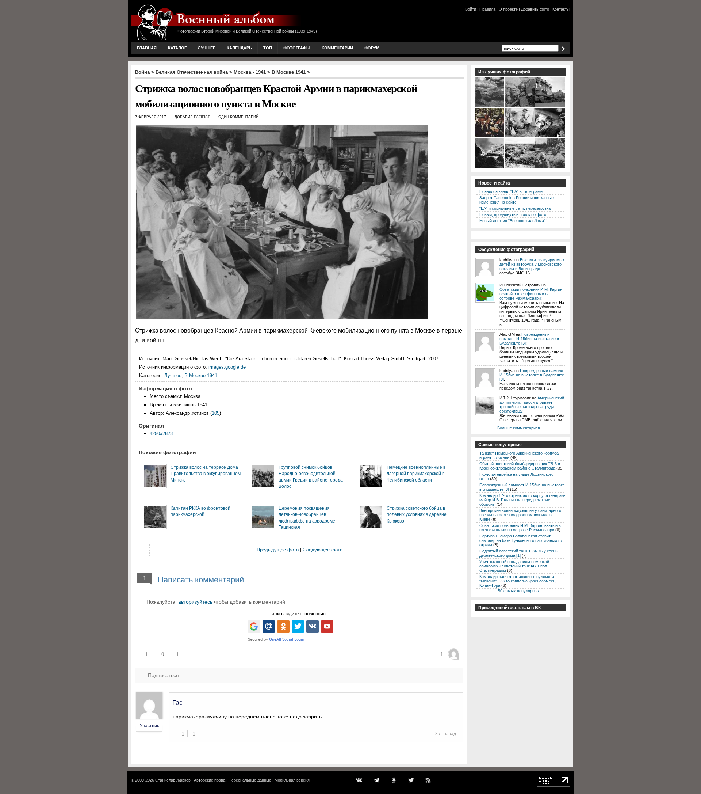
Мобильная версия (292, 780)
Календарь (239, 48)
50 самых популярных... (520, 591)
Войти (470, 9)
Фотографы (296, 48)
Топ (267, 48)
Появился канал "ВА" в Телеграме (511, 191)
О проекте (508, 9)
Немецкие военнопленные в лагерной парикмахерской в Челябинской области (416, 473)
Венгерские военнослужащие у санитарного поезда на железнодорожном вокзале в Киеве (520, 514)
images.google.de (227, 367)
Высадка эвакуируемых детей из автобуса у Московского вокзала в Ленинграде (531, 264)
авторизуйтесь (195, 602)
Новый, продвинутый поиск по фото (512, 214)
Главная (147, 48)
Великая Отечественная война (192, 72)
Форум (371, 48)
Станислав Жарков (173, 780)
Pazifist (202, 117)
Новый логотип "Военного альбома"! (513, 221)
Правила (487, 9)
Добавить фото (535, 9)
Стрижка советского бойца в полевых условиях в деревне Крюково (417, 514)
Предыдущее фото (278, 549)
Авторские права (209, 780)
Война (142, 72)
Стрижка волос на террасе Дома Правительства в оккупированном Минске (206, 473)
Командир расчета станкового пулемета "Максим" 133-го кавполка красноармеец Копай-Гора (517, 581)
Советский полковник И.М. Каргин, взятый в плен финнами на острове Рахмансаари (531, 293)
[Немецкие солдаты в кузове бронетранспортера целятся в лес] (550, 167)
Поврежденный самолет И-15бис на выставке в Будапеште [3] (529, 338)
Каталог (177, 48)
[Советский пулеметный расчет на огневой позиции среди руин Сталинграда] (490, 167)
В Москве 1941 (289, 72)
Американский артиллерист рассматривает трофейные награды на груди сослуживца (531, 404)
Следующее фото (322, 549)
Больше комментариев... (520, 428)
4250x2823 (161, 433)
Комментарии (337, 48)
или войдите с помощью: (299, 613)
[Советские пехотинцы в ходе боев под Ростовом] (520, 167)
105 (215, 413)
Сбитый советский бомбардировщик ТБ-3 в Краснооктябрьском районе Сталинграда (519, 465)
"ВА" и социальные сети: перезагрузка (515, 208)
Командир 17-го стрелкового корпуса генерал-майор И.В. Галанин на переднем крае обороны (522, 499)
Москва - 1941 (250, 72)
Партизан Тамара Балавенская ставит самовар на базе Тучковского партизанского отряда (520, 540)
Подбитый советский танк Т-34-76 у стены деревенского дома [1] (518, 553)
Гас (177, 702)
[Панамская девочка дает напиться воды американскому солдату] (520, 136)
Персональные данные (250, 780)
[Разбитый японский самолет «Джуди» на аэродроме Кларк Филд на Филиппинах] (490, 106)
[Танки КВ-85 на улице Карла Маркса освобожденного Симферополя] (550, 106)
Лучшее (206, 48)
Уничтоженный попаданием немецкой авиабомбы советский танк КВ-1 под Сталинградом (514, 566)
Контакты (561, 9)
